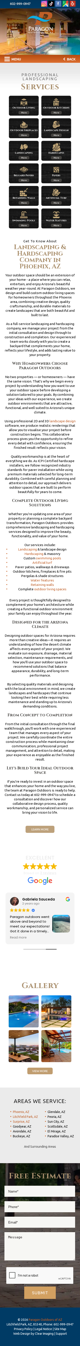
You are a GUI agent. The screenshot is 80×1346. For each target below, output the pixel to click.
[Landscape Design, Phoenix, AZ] (56, 1046)
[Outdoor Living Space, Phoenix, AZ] (24, 1046)
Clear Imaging (44, 1333)
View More (40, 1071)
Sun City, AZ (56, 1121)
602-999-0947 (20, 4)
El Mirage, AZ (57, 1131)
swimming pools (48, 558)
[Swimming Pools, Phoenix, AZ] (24, 1011)
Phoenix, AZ (21, 1112)
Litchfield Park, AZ (25, 1116)
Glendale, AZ (56, 1112)
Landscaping (27, 549)
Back (71, 59)
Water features (42, 580)
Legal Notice (43, 1329)
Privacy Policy (23, 1329)
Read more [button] (18, 938)
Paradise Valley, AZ (61, 1136)
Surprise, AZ (21, 1121)
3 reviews (48, 873)
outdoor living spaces (50, 589)
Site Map (60, 1329)
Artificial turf (42, 562)
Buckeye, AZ (21, 1136)
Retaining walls (42, 585)
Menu (16, 59)
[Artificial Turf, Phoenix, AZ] (56, 1011)
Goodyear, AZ (22, 1126)
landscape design (63, 421)
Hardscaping (33, 554)
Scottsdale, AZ (58, 1126)
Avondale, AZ (22, 1131)
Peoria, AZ (55, 1116)
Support (61, 1333)
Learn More (40, 829)
